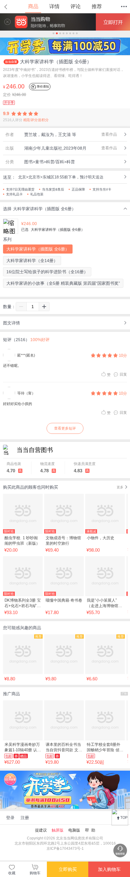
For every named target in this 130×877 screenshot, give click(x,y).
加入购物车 (109, 869)
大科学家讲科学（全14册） (32, 260)
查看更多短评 (65, 428)
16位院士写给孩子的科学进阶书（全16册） (47, 271)
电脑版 (74, 830)
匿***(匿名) (26, 355)
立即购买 (68, 869)
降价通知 (42, 86)
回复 (123, 374)
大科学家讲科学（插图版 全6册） (37, 249)
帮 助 (90, 830)
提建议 (41, 830)
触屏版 (57, 830)
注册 (25, 817)
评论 (75, 6)
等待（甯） (26, 393)
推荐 (97, 6)
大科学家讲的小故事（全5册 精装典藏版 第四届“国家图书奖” (63, 283)
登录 (10, 817)
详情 (54, 6)
